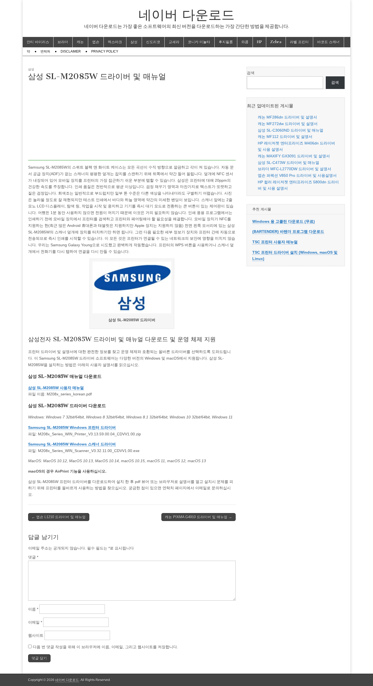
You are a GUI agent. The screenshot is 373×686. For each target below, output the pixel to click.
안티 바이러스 (38, 42)
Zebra (276, 42)
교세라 (174, 42)
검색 (250, 73)
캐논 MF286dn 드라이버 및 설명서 (287, 117)
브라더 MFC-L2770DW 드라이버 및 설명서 (294, 169)
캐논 (80, 42)
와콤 (244, 42)
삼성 (134, 42)
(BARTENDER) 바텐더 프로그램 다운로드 (288, 231)
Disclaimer (71, 51)
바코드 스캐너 (328, 42)
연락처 (45, 51)
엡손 (95, 42)
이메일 (35, 622)
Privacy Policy (104, 51)
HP (259, 42)
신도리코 (153, 42)
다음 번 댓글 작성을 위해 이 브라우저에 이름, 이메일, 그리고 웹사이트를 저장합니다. (105, 647)
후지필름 (226, 42)
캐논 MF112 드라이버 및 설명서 (285, 136)
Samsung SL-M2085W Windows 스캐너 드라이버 (72, 444)
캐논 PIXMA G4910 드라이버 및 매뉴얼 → (198, 517)
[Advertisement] (132, 122)
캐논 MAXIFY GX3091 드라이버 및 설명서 (294, 156)
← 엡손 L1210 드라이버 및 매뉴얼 (59, 517)
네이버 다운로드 (186, 14)
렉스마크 (115, 42)
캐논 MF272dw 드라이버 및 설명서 (288, 123)
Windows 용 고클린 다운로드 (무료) (283, 221)
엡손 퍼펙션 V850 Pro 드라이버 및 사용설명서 (297, 175)
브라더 (63, 42)
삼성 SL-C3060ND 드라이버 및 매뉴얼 (290, 130)
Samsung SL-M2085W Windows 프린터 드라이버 (72, 427)
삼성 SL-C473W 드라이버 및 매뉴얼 (288, 162)
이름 (33, 609)
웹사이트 (35, 635)
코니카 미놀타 (199, 42)
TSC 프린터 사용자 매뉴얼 (275, 242)
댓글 (33, 557)
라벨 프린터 (299, 42)
